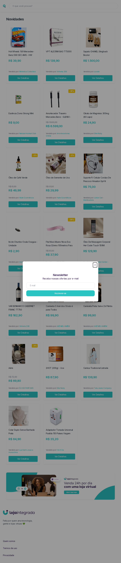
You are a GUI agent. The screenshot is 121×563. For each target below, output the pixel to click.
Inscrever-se (60, 293)
